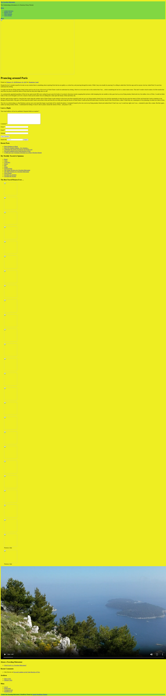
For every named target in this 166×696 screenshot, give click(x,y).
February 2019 (8, 680)
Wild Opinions (8, 14)
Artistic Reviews (8, 11)
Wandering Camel (34, 82)
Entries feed (7, 688)
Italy (5, 165)
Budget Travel (8, 12)
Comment (4, 124)
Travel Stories (8, 15)
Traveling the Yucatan (10, 176)
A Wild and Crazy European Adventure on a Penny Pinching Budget (23, 152)
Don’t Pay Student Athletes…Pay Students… (16, 148)
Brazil (5, 159)
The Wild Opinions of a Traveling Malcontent (16, 171)
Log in (6, 687)
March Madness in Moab (11, 146)
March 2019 (7, 678)
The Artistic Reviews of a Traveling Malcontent (17, 170)
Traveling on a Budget (10, 175)
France (6, 164)
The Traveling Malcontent (8, 2)
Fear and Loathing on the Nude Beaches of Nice (17, 151)
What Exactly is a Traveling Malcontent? (15, 665)
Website (3, 133)
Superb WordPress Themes (39, 694)
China (5, 161)
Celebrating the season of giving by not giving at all (18, 149)
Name (3, 127)
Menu (2, 8)
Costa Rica (7, 162)
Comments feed (8, 690)
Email (3, 130)
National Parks (8, 168)
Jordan (6, 167)
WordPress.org (8, 691)
